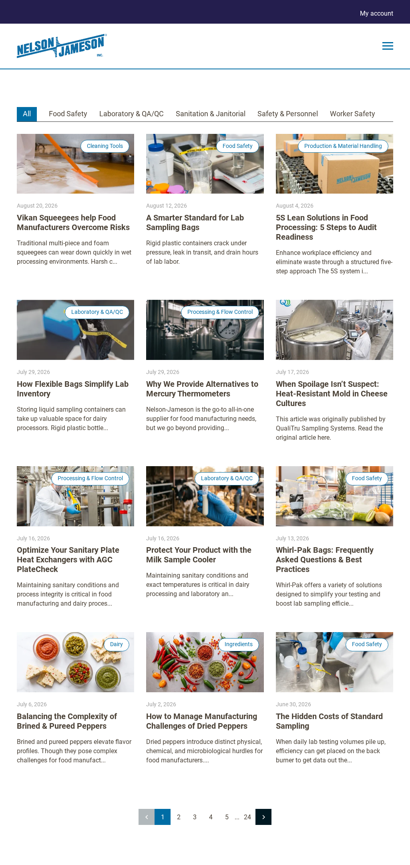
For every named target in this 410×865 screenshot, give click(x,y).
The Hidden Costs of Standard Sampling (329, 721)
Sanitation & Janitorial (210, 113)
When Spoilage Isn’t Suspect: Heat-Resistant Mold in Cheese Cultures (332, 393)
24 (247, 817)
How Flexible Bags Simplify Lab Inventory (73, 388)
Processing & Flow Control (220, 312)
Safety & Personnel (287, 113)
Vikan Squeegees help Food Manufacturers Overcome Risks (73, 222)
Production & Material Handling (343, 146)
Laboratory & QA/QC (131, 113)
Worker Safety (352, 113)
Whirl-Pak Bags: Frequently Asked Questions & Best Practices (325, 559)
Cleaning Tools (105, 146)
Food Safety (68, 113)
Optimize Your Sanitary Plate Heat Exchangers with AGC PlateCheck (68, 559)
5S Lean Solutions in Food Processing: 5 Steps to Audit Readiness (326, 227)
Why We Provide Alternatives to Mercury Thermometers (202, 388)
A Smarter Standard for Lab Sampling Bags (195, 222)
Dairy (116, 644)
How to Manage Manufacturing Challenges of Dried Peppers (201, 721)
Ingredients (239, 644)
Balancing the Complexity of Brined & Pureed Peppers (67, 721)
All (27, 113)
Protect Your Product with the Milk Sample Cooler (198, 554)
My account (376, 13)
